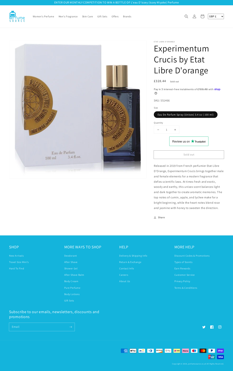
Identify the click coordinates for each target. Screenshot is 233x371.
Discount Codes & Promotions (192, 255)
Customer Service (184, 274)
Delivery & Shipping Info (133, 255)
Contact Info (126, 268)
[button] (186, 16)
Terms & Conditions (185, 287)
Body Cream (71, 281)
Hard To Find (16, 268)
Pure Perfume (72, 287)
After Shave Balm (74, 274)
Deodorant (70, 255)
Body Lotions (72, 294)
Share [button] (161, 217)
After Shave (71, 262)
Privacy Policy (182, 281)
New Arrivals (16, 255)
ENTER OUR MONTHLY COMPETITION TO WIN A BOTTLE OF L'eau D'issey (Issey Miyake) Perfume (116, 2)
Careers (123, 274)
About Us (124, 281)
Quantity (158, 122)
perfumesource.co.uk (197, 364)
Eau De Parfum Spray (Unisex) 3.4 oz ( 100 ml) (186, 114)
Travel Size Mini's (19, 262)
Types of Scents (183, 262)
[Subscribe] (71, 327)
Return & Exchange (130, 262)
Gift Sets (69, 300)
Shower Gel (71, 268)
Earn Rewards (182, 268)
